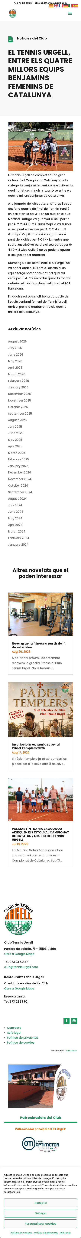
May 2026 (15, 361)
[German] (65, 5)
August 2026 (17, 341)
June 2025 (15, 433)
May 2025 (15, 440)
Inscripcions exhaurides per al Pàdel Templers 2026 (36, 746)
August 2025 (17, 420)
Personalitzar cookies (40, 1224)
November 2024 (19, 479)
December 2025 (19, 394)
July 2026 (15, 348)
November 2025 (19, 400)
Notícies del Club (32, 38)
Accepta (40, 1203)
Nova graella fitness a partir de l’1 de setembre (39, 645)
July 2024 (15, 505)
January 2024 (18, 545)
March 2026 (16, 374)
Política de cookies (21, 1232)
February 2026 (18, 381)
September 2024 (20, 492)
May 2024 (15, 518)
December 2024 (19, 472)
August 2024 (17, 499)
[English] (56, 5)
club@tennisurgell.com (21, 967)
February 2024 (18, 538)
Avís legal (65, 1232)
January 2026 (18, 387)
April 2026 (15, 368)
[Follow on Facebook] (66, 1021)
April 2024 (15, 525)
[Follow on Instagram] (74, 1021)
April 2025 (15, 446)
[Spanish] (75, 5)
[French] (61, 5)
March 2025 (16, 453)
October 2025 (18, 407)
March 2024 (16, 531)
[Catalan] (51, 5)
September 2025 (20, 414)
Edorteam (71, 1050)
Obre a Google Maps (19, 954)
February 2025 (18, 459)
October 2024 (18, 486)
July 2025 (15, 427)
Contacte (14, 1028)
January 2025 (18, 466)
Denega (40, 1213)
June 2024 (15, 512)
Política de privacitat (46, 1232)
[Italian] (70, 5)
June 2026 (15, 355)
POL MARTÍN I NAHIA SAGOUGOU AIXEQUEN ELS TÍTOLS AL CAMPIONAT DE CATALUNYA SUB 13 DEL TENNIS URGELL (40, 834)
